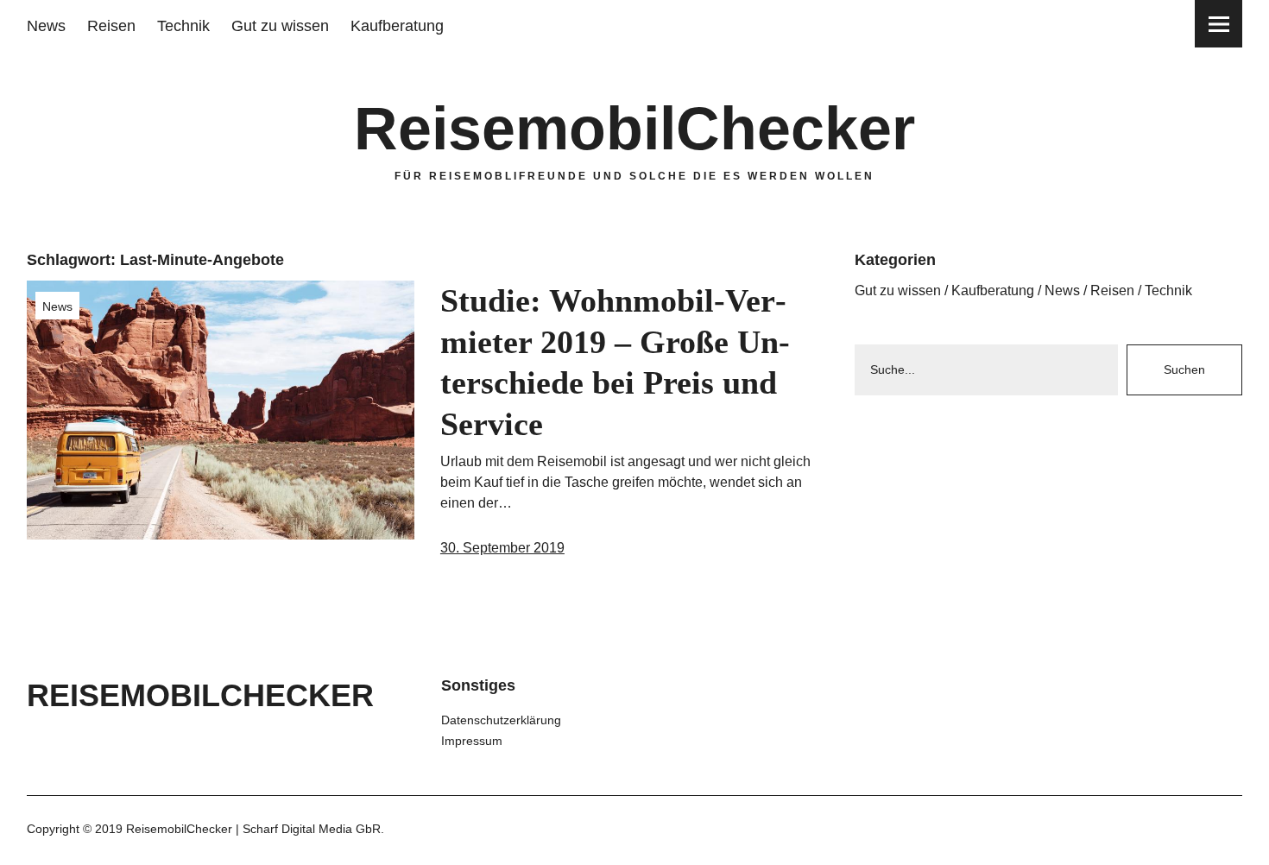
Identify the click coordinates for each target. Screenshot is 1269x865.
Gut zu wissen (280, 26)
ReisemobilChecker (634, 128)
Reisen (111, 26)
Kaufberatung (397, 26)
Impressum (471, 741)
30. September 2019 (502, 547)
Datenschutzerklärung (501, 720)
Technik (183, 26)
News (46, 26)
